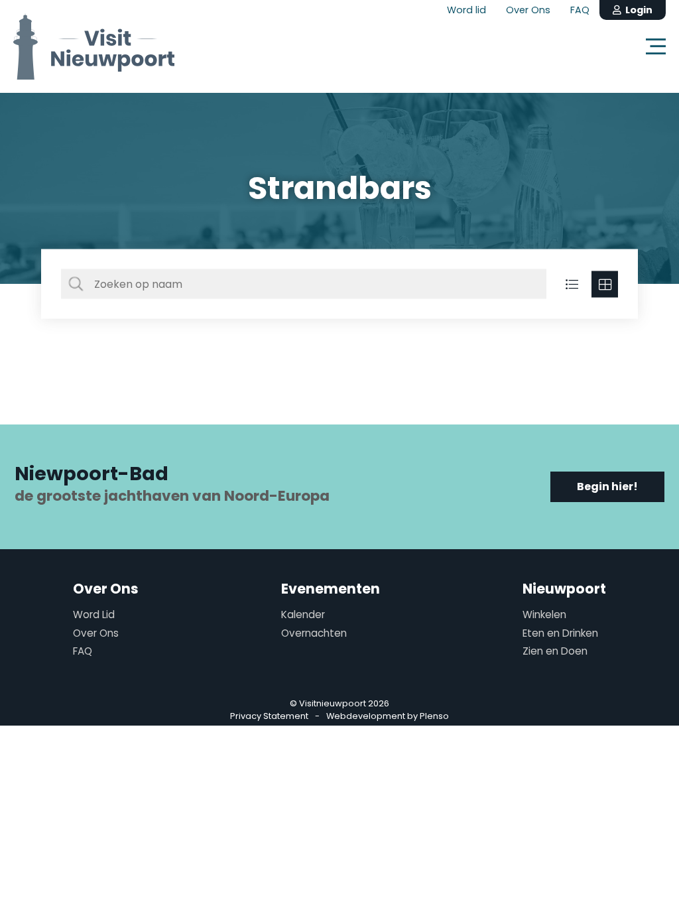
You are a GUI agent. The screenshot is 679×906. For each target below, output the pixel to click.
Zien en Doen (555, 651)
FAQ (579, 10)
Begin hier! (607, 486)
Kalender (303, 614)
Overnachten (314, 633)
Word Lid (94, 614)
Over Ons (528, 10)
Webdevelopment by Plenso (387, 716)
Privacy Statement (269, 716)
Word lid (466, 10)
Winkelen (544, 614)
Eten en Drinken (560, 633)
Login (636, 10)
